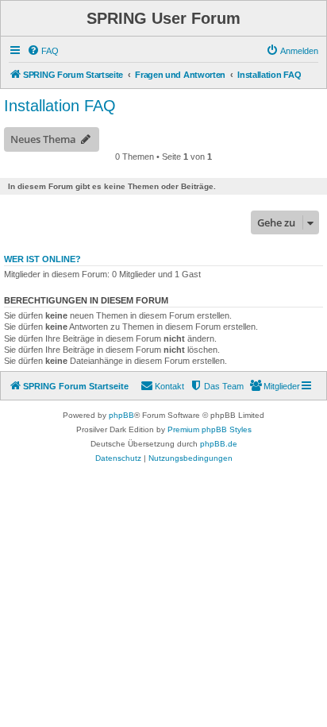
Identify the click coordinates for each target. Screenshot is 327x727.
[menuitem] (43, 50)
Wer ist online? (42, 259)
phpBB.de (218, 443)
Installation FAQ (60, 105)
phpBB (121, 415)
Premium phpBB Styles (209, 429)
